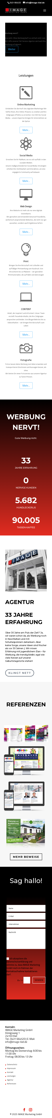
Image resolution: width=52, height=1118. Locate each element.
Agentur (10, 1079)
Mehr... (26, 129)
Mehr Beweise (26, 856)
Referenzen (11, 1083)
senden (39, 980)
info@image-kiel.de (16, 1041)
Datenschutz (12, 1064)
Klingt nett (19, 673)
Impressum (11, 1068)
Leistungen (11, 1076)
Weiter (11, 49)
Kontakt (10, 1072)
